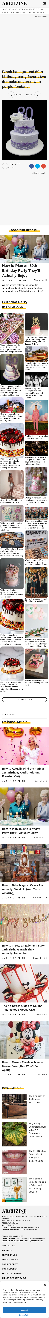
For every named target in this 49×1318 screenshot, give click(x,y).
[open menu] (44, 3)
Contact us (8, 1246)
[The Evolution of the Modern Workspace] (14, 1106)
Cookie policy (10, 1264)
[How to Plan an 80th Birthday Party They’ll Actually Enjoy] (24, 806)
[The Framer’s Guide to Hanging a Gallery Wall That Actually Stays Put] (14, 1189)
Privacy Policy (24, 1315)
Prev (18, 95)
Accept (24, 1310)
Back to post (14, 166)
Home (4, 9)
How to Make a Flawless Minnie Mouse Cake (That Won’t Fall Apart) (22, 1066)
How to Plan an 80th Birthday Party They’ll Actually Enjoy (21, 270)
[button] (45, 1284)
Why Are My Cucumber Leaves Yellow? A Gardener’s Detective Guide (37, 1130)
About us (7, 1250)
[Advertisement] (24, 42)
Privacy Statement (12, 1273)
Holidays (13, 9)
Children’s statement (14, 1278)
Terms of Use (9, 1255)
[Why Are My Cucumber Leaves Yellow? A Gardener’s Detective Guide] (14, 1134)
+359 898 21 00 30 (15, 1236)
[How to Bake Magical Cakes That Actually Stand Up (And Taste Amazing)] (24, 863)
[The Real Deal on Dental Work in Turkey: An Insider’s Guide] (14, 1162)
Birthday (23, 9)
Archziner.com (16, 4)
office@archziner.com (34, 1241)
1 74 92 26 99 (10, 1225)
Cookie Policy (10, 1269)
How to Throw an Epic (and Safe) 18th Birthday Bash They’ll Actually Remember (23, 949)
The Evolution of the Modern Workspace (37, 1099)
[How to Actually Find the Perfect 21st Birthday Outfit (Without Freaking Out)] (24, 746)
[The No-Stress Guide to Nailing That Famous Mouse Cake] (24, 983)
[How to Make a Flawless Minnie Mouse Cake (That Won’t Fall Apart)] (24, 1040)
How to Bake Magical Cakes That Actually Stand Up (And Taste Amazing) (23, 889)
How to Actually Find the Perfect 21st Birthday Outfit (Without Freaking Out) (23, 772)
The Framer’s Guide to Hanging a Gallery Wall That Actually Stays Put (37, 1185)
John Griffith (15, 281)
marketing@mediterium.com (33, 1238)
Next (30, 95)
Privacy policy (10, 1260)
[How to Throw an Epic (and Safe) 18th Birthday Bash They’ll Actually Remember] (24, 923)
